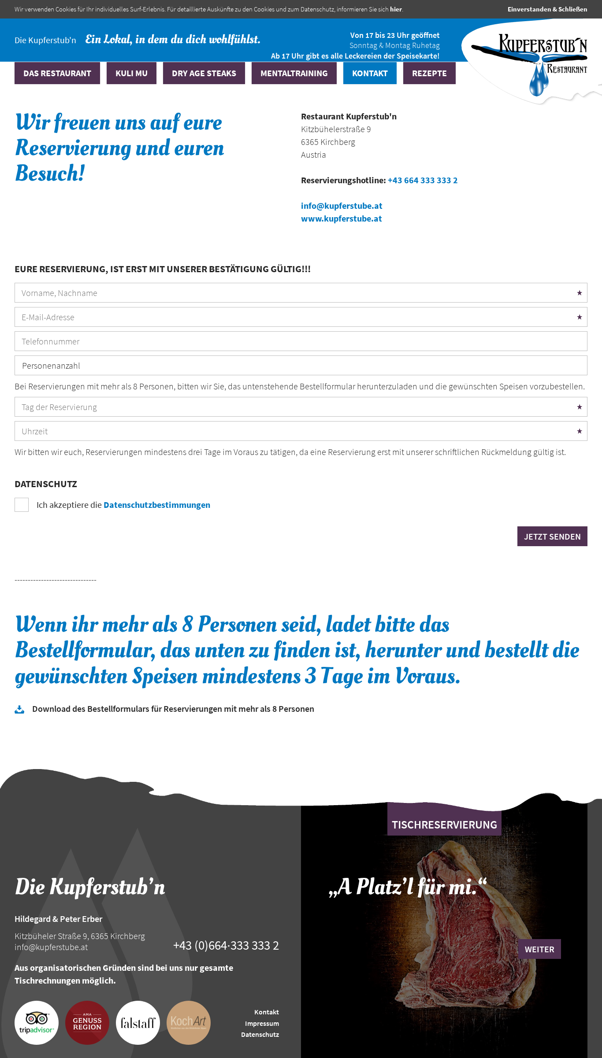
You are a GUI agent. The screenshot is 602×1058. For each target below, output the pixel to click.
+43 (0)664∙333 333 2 (226, 945)
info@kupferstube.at (342, 205)
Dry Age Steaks (204, 72)
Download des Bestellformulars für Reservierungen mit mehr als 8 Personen (173, 708)
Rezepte (429, 72)
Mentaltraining (294, 72)
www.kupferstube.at (341, 218)
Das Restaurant (57, 72)
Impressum (262, 1023)
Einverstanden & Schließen (547, 9)
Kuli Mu (131, 72)
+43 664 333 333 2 (423, 179)
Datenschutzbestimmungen (157, 504)
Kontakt (370, 72)
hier (396, 9)
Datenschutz (260, 1034)
